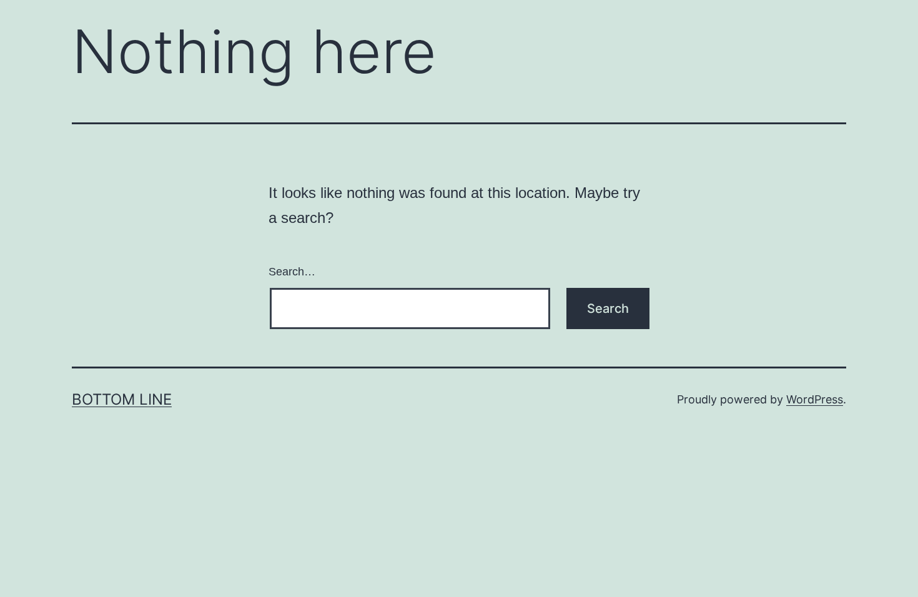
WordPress (814, 399)
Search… (292, 271)
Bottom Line (122, 399)
